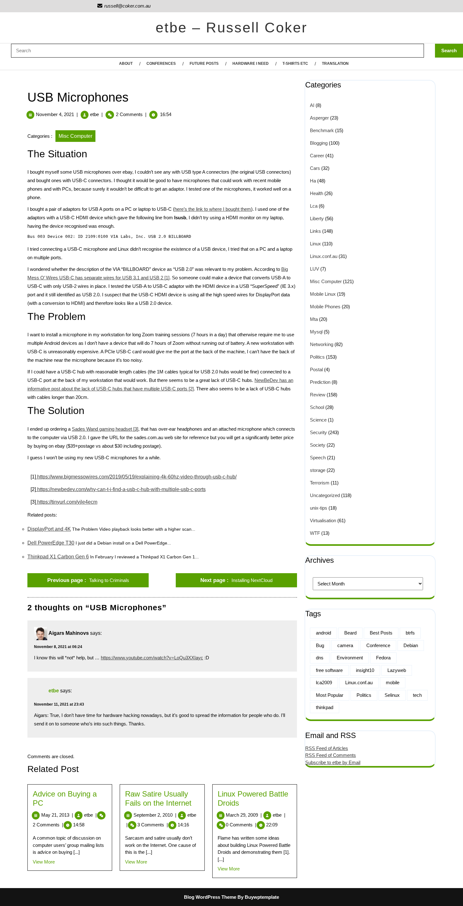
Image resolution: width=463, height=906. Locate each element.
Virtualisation (323, 520)
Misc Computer (75, 136)
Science (318, 419)
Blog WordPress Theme (210, 897)
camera (345, 645)
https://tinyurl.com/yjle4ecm (66, 502)
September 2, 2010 (155, 815)
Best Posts (381, 632)
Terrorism (319, 482)
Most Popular (329, 695)
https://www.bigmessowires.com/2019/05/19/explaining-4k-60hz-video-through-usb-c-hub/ (136, 476)
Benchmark (322, 130)
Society (317, 445)
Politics (317, 357)
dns (319, 657)
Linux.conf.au (323, 256)
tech (417, 695)
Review (317, 394)
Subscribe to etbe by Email (332, 762)
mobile (392, 682)
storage (317, 470)
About (126, 63)
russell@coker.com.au (124, 5)
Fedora (383, 657)
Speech (318, 457)
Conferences (161, 63)
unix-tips (318, 508)
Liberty (317, 218)
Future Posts (204, 63)
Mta (314, 319)
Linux (315, 243)
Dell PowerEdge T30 (50, 542)
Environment (350, 657)
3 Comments (152, 824)
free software (329, 670)
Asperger (319, 117)
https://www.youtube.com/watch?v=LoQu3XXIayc (152, 657)
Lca (313, 206)
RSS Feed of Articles (326, 748)
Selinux (392, 695)
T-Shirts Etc (295, 63)
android (323, 632)
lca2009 (324, 682)
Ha (313, 180)
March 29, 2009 (244, 815)
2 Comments (48, 824)
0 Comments (241, 824)
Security (318, 432)
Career (317, 155)
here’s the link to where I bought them (212, 209)
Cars (315, 168)
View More (44, 861)
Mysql (316, 331)
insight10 (365, 670)
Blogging (319, 143)
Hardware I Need (250, 63)
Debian (410, 645)
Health (316, 193)
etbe (94, 114)
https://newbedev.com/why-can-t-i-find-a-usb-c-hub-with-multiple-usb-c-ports (121, 489)
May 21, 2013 (57, 815)
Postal (316, 369)
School (317, 407)
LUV (314, 268)
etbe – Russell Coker (231, 28)
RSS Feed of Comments (330, 755)
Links (315, 231)
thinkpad (324, 707)
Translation (335, 63)
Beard (350, 632)
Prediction (320, 382)
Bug (320, 645)
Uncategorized (325, 495)
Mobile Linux (323, 294)
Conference (378, 645)
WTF (315, 533)
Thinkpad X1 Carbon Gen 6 (58, 556)
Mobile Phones (325, 306)
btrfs (410, 632)
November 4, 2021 (55, 114)
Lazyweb (396, 670)
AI (312, 105)
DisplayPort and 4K (49, 529)
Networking (321, 344)
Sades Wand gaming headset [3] (105, 429)
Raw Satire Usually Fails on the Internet (158, 798)
